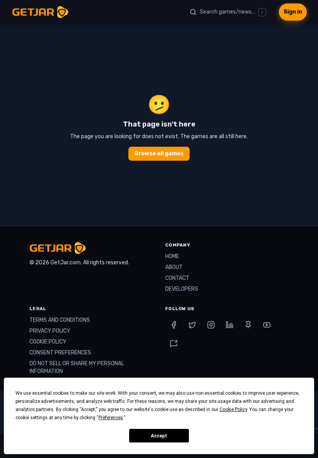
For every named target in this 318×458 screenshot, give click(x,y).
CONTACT (177, 278)
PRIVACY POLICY (49, 331)
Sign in (292, 12)
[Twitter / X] (192, 324)
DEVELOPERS (181, 289)
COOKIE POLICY (47, 341)
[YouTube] (266, 324)
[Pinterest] (248, 324)
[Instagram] (210, 324)
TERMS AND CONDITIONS (59, 320)
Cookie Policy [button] (233, 409)
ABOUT (174, 267)
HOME (172, 256)
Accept (159, 436)
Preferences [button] (111, 417)
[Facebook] (173, 324)
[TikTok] (173, 343)
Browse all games (159, 153)
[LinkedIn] (229, 324)
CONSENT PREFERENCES (60, 352)
